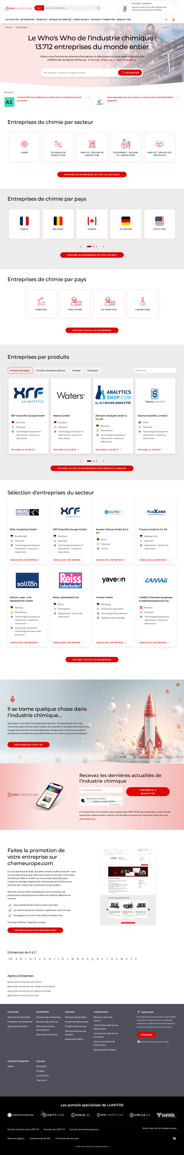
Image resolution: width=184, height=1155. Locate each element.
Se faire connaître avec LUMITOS (23, 1129)
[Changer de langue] (173, 20)
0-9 (10, 959)
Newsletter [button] (124, 19)
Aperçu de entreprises (47, 1034)
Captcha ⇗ (116, 804)
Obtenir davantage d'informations (35, 930)
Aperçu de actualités (17, 1026)
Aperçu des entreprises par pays (23, 995)
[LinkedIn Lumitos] (174, 1138)
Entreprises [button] (27, 19)
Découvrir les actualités (18, 1017)
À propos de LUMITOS (54, 1129)
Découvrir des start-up (29, 744)
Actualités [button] (12, 19)
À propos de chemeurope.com (84, 1129)
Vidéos (10, 1066)
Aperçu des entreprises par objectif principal (29, 990)
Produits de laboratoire (76, 1021)
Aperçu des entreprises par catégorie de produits (31, 986)
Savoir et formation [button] (103, 19)
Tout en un (41, 1080)
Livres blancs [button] (81, 19)
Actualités (41, 1066)
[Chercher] (98, 8)
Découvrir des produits (76, 1017)
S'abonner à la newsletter (148, 791)
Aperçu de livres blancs (105, 1049)
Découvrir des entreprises (48, 1017)
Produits (40, 1070)
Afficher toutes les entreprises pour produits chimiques (91, 468)
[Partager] (166, 20)
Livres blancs (42, 1075)
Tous (38, 8)
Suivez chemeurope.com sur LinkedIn (155, 1042)
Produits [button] (42, 19)
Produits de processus (75, 1026)
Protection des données (67, 1138)
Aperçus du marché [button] (60, 19)
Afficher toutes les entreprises (92, 330)
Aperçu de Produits (74, 1039)
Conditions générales (39, 1138)
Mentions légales (15, 1138)
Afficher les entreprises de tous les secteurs (92, 174)
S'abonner (146, 1034)
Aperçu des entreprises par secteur (24, 981)
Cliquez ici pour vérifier (104, 801)
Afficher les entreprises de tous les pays (92, 255)
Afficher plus (87, 819)
